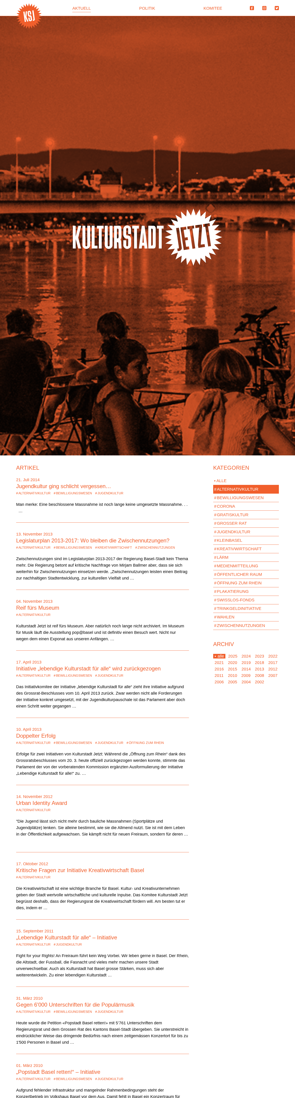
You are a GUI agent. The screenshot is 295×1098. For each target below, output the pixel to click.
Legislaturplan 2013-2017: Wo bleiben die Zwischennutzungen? (92, 540)
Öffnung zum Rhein (145, 743)
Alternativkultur (33, 493)
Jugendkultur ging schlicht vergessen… (63, 486)
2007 (272, 675)
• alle (220, 480)
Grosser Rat (230, 523)
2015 (232, 669)
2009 (246, 675)
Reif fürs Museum (37, 608)
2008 (259, 675)
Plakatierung (231, 591)
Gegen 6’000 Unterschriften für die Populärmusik (75, 1005)
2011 (219, 675)
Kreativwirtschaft (113, 547)
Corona (224, 506)
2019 (246, 662)
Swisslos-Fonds (234, 600)
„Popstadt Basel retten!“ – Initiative (58, 1072)
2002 (259, 682)
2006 (219, 682)
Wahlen (224, 617)
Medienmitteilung (236, 566)
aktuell (81, 8)
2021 (219, 662)
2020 (232, 662)
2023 (259, 656)
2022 (272, 656)
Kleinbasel (228, 540)
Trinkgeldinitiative (237, 608)
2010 (232, 675)
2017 (272, 662)
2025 (232, 656)
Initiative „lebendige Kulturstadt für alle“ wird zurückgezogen (88, 668)
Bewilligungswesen (73, 493)
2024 (246, 656)
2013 (259, 669)
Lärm (221, 557)
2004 (246, 682)
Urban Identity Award (41, 803)
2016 (219, 669)
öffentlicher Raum (238, 574)
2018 (259, 662)
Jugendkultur (109, 493)
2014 (246, 669)
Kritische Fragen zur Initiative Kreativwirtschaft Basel (80, 870)
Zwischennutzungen (155, 547)
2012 (272, 669)
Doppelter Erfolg (36, 736)
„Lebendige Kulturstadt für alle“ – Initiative (66, 937)
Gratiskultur (231, 515)
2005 (232, 682)
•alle (219, 656)
